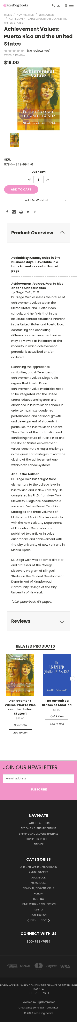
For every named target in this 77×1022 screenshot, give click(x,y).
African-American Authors (38, 867)
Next (72, 678)
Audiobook (38, 877)
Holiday (39, 893)
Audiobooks (38, 883)
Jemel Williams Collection (39, 904)
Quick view (20, 725)
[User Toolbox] (58, 5)
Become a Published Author (38, 828)
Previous (4, 678)
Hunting (38, 899)
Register (46, 839)
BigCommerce (46, 1002)
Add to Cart (20, 732)
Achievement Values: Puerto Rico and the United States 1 (20, 707)
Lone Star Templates (46, 1007)
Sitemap (39, 844)
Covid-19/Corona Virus (38, 888)
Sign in (30, 839)
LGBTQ (38, 909)
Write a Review (14, 55)
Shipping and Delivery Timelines (38, 833)
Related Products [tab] (35, 646)
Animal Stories (38, 872)
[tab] (38, 233)
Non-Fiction (39, 915)
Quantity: (38, 172)
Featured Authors (39, 823)
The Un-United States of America (56, 703)
